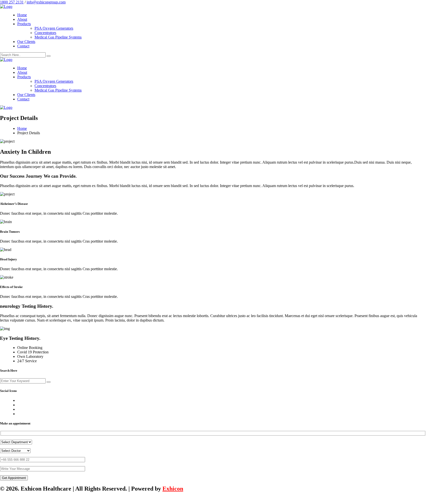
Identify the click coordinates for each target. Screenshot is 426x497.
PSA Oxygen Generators (54, 28)
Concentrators (45, 33)
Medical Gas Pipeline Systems (58, 37)
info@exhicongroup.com (46, 2)
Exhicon (172, 488)
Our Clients (26, 41)
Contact (23, 46)
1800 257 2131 (12, 2)
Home (22, 15)
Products (24, 24)
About (22, 19)
